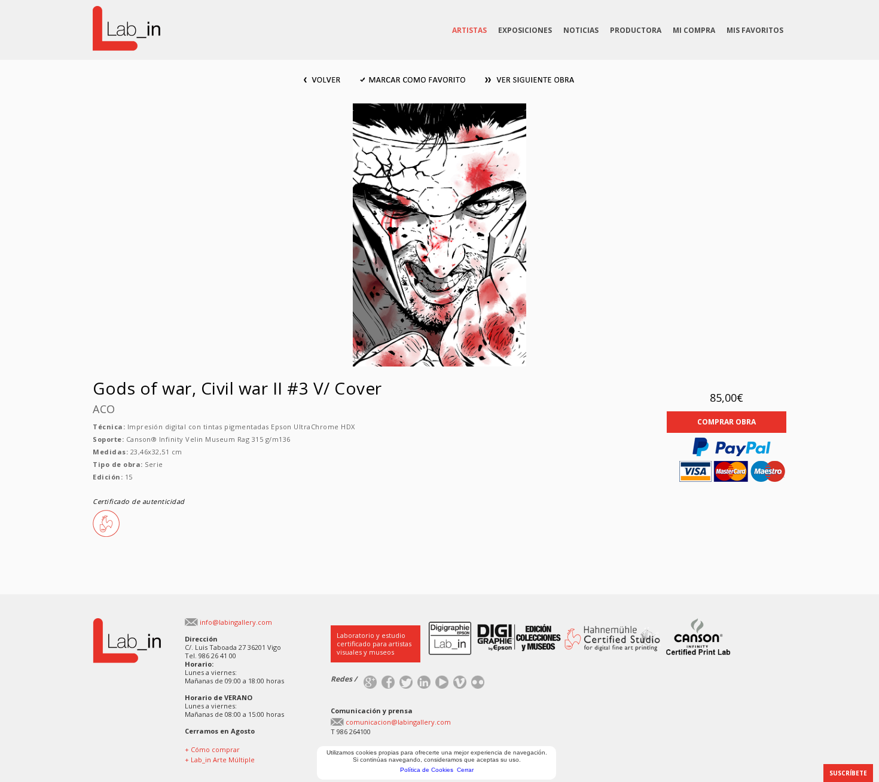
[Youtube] (441, 679)
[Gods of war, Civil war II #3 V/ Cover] (439, 108)
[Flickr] (477, 679)
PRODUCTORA (635, 30)
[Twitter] (406, 679)
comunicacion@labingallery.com (398, 721)
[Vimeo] (459, 679)
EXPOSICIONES (525, 30)
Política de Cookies (426, 769)
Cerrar (465, 769)
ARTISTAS (469, 30)
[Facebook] (388, 679)
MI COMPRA (694, 30)
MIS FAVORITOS (755, 30)
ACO (104, 409)
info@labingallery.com (236, 622)
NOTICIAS (581, 30)
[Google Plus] (370, 679)
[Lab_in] (127, 623)
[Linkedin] (424, 679)
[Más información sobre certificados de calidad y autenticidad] (533, 623)
